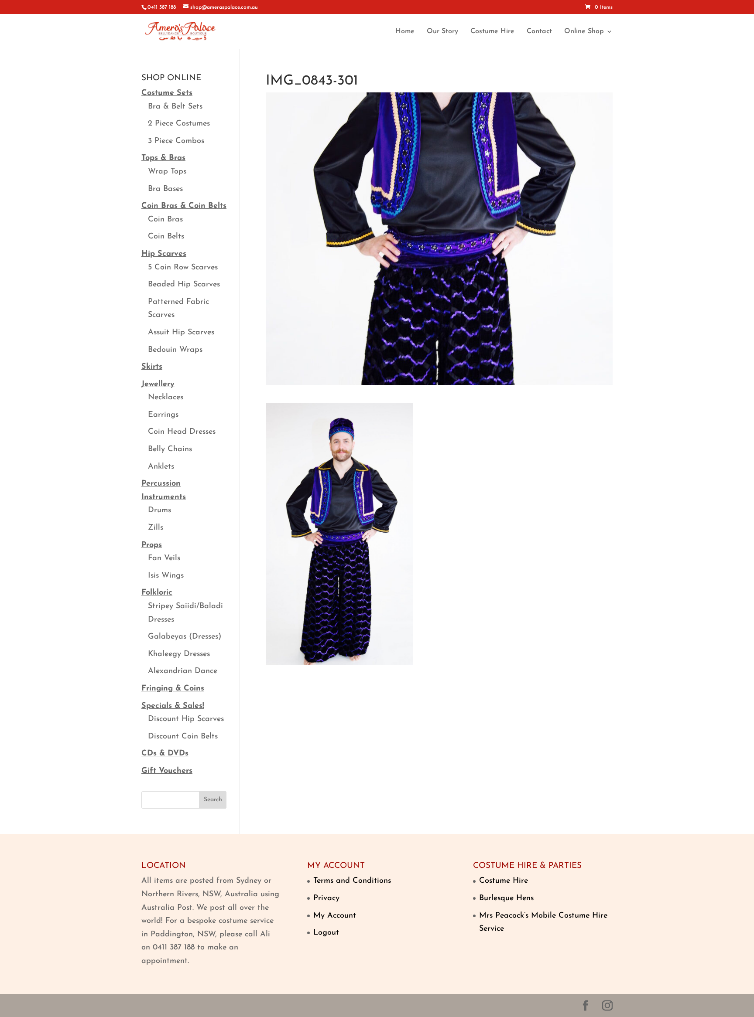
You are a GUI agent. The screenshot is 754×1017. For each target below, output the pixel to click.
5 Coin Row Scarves (183, 268)
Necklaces (165, 397)
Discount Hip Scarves (186, 719)
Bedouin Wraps (175, 350)
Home (405, 31)
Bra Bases (165, 189)
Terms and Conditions (352, 881)
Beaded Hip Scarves (184, 285)
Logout (326, 933)
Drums (159, 510)
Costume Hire (492, 31)
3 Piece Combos (176, 141)
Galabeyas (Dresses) (184, 637)
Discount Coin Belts (183, 737)
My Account (334, 916)
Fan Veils (164, 558)
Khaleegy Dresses (179, 654)
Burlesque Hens (506, 898)
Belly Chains (170, 449)
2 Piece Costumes (179, 124)
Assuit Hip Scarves (181, 333)
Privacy (326, 898)
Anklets (161, 467)
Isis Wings (166, 576)
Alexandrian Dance (182, 671)
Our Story (442, 31)
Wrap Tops (167, 172)
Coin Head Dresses (182, 432)
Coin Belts (166, 237)
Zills (155, 528)
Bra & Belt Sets (175, 107)
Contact (539, 31)
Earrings (163, 415)
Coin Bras (165, 220)
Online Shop (584, 31)
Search (213, 799)
